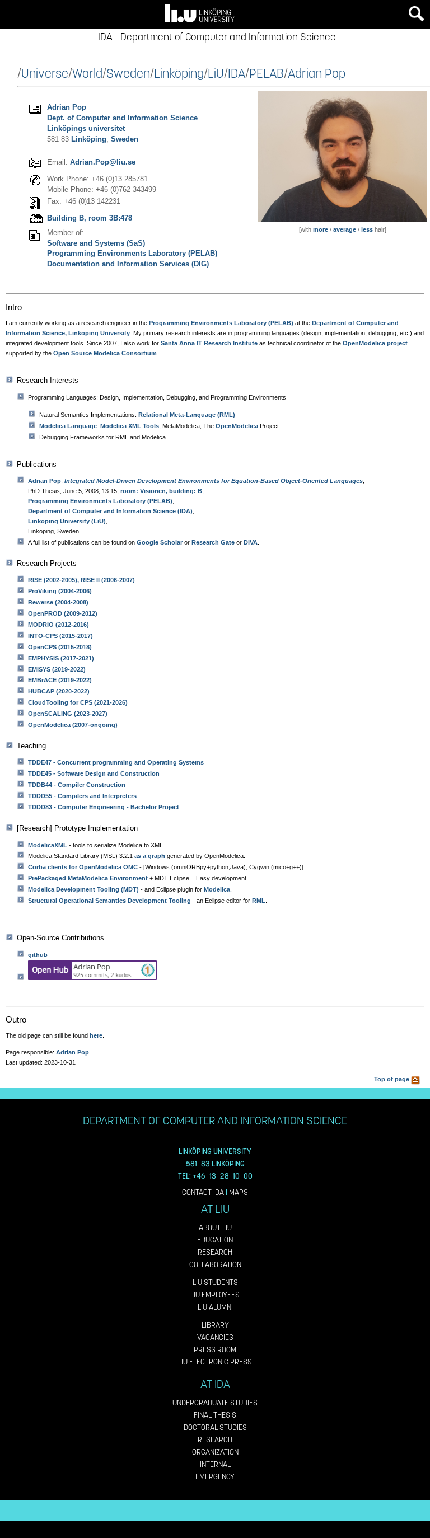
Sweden (128, 73)
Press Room (215, 1349)
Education (215, 1240)
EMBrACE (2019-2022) (60, 680)
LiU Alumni (215, 1307)
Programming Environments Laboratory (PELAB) (132, 253)
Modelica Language (68, 426)
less (367, 229)
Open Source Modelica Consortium (105, 353)
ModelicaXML (47, 845)
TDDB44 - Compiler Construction (76, 784)
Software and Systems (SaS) (96, 243)
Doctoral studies (215, 1427)
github (38, 954)
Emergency (215, 1476)
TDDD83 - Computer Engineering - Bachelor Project (103, 807)
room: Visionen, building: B (161, 490)
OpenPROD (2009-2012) (62, 613)
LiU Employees (215, 1295)
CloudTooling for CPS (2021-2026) (78, 702)
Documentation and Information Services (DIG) (128, 264)
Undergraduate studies (215, 1403)
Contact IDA (203, 1192)
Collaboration (215, 1264)
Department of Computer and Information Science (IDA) (110, 511)
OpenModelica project (375, 343)
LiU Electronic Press (215, 1362)
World (87, 73)
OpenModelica (237, 426)
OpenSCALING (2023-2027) (68, 713)
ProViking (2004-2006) (60, 591)
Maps (238, 1192)
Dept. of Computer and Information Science (122, 118)
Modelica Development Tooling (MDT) (83, 889)
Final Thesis (215, 1415)
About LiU (215, 1227)
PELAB (266, 73)
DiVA (251, 542)
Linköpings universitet (86, 128)
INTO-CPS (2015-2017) (60, 635)
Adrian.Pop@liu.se (102, 162)
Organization (215, 1452)
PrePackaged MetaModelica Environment (88, 878)
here (96, 1035)
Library (215, 1325)
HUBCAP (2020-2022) (59, 691)
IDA (236, 73)
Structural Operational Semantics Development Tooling (109, 900)
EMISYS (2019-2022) (57, 669)
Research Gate (213, 542)
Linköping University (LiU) (67, 521)
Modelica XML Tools (129, 426)
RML (258, 900)
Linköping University (99, 333)
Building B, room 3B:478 (89, 218)
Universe (44, 73)
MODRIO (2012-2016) (58, 624)
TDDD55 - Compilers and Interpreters (82, 796)
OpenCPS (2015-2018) (60, 647)
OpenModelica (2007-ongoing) (73, 724)
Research (215, 1252)
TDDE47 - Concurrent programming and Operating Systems (116, 762)
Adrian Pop (316, 73)
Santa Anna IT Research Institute (209, 343)
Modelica (217, 889)
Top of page (392, 1079)
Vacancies (215, 1337)
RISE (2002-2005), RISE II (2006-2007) (81, 579)
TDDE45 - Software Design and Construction (94, 773)
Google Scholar (160, 542)
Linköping (179, 73)
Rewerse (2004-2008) (58, 602)
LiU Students (215, 1282)
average (344, 229)
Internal (215, 1464)
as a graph (149, 855)
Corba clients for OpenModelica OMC (83, 867)
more (320, 229)
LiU (216, 73)
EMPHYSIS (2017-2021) (61, 658)
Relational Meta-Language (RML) (186, 414)
